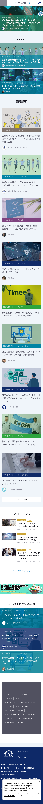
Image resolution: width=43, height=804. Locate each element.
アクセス (24, 757)
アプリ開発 (8, 698)
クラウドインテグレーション (14, 715)
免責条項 (3, 765)
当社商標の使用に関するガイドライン (12, 778)
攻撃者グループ (10, 723)
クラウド (20, 710)
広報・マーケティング (25, 719)
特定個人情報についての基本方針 (11, 768)
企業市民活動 (9, 710)
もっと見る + (22, 723)
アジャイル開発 (23, 694)
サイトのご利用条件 (32, 778)
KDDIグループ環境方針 (8, 775)
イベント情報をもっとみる (21, 571)
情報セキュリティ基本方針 (17, 765)
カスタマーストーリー (27, 702)
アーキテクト (9, 694)
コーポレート (9, 719)
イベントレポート (11, 702)
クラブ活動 (31, 715)
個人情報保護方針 (29, 768)
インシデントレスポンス (24, 698)
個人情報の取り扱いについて (9, 771)
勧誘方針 (23, 771)
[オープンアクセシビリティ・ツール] (40, 13)
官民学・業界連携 (22, 706)
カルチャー (8, 706)
